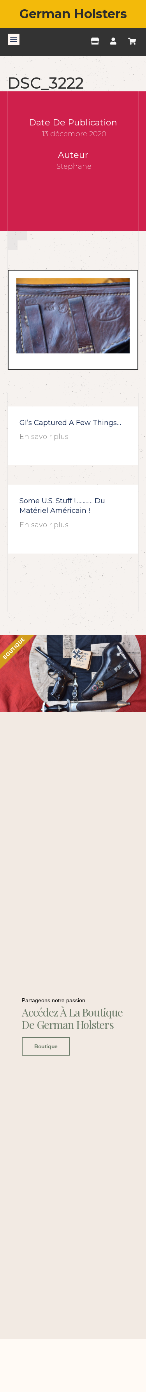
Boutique (45, 1046)
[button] (13, 39)
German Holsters (73, 13)
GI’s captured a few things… (70, 422)
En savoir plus (44, 436)
